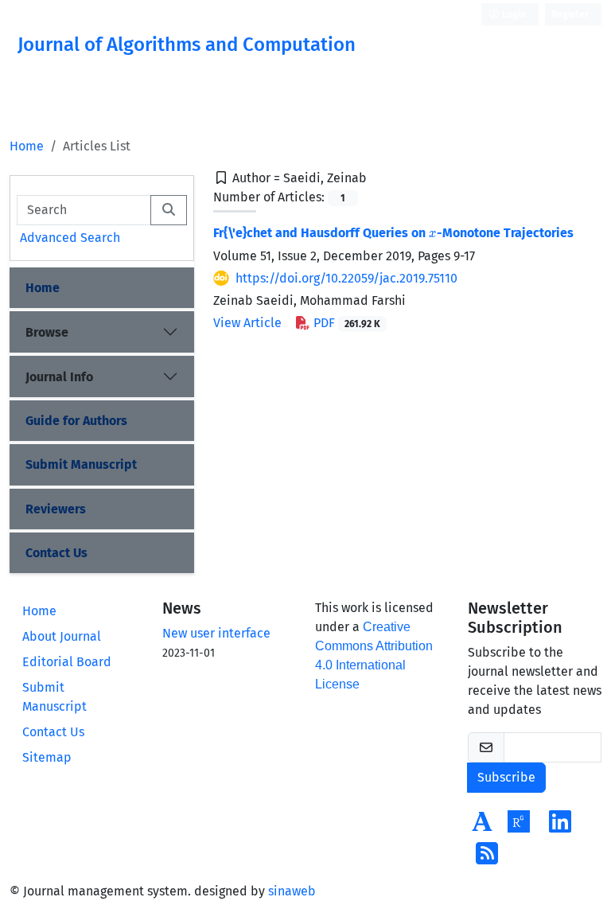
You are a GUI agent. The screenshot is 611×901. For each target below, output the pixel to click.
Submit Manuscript (81, 464)
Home (27, 146)
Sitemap (47, 757)
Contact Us (56, 552)
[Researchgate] (519, 826)
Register (570, 14)
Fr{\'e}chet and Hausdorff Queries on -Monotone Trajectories (393, 232)
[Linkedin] (560, 826)
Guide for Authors (76, 420)
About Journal (61, 636)
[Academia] (482, 826)
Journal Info (59, 376)
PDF (345, 322)
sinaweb (292, 891)
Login (513, 14)
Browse (46, 332)
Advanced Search (70, 237)
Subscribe (506, 777)
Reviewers (55, 509)
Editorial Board (66, 661)
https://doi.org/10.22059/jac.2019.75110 (346, 278)
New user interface (216, 633)
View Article (247, 322)
